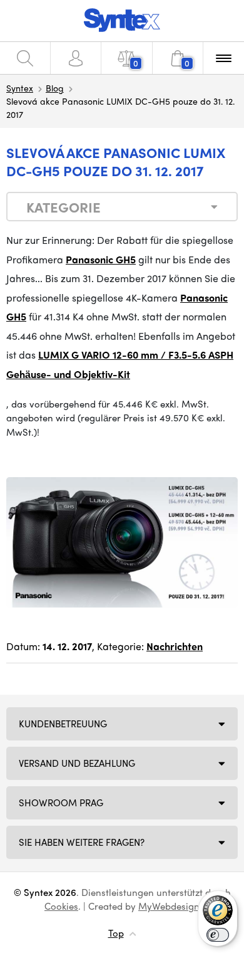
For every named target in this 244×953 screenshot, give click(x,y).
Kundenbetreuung (63, 723)
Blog (55, 88)
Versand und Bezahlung (77, 763)
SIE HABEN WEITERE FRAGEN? (82, 842)
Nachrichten (174, 646)
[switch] (217, 935)
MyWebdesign (169, 906)
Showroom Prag (61, 802)
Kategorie (63, 207)
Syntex (19, 88)
